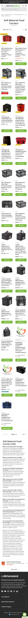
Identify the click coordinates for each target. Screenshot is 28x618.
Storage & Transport (9, 14)
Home (2, 14)
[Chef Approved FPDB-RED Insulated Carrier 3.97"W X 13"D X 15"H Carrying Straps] (21, 140)
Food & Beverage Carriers (19, 14)
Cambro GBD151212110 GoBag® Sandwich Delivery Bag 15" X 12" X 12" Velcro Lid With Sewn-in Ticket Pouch (20, 249)
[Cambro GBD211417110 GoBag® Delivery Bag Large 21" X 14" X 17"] (7, 300)
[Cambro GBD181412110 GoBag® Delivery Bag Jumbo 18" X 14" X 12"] (7, 235)
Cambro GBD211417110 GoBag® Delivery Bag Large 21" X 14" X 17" (6, 313)
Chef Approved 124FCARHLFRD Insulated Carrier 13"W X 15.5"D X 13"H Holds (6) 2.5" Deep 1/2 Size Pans (20, 121)
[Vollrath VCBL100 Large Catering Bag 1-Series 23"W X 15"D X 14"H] (7, 204)
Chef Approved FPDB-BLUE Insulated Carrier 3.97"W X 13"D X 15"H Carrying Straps (7, 417)
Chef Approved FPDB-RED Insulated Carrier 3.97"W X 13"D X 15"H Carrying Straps (20, 153)
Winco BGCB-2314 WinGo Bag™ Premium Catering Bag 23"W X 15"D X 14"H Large (6, 186)
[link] (5, 434)
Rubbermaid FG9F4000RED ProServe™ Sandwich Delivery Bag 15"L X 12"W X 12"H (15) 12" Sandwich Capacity (20, 347)
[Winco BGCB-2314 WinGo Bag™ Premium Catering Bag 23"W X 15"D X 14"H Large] (7, 173)
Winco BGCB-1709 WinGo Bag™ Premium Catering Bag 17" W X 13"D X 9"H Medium (20, 186)
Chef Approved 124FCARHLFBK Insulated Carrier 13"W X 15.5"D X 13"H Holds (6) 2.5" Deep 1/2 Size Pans (6, 154)
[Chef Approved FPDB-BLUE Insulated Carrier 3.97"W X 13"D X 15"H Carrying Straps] (7, 405)
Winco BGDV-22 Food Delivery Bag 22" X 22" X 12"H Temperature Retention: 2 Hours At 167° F (7, 52)
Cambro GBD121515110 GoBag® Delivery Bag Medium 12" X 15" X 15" (20, 282)
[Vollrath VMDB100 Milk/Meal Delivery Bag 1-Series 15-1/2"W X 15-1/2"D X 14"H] (21, 300)
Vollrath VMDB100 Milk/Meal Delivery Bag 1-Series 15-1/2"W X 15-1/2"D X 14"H (20, 313)
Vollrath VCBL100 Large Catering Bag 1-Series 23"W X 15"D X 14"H (6, 216)
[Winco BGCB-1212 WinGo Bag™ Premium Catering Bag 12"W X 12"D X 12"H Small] (7, 73)
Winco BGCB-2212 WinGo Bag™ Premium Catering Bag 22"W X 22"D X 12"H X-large (20, 217)
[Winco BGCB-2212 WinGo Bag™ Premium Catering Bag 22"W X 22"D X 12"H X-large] (21, 204)
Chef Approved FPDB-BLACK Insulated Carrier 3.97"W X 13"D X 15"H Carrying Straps (21, 382)
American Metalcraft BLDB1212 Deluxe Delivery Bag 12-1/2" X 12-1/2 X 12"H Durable (7, 344)
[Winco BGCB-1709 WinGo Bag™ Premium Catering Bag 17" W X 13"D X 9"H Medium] (21, 173)
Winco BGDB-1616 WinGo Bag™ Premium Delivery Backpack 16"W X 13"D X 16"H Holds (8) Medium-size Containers (20, 87)
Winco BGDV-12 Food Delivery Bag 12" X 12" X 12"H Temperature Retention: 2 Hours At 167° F (21, 52)
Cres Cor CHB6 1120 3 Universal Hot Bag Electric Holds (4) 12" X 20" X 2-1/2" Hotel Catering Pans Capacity (7, 383)
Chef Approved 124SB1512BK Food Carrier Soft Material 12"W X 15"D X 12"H (6, 119)
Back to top (14, 569)
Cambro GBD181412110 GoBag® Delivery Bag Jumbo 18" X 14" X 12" (6, 248)
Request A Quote (21, 360)
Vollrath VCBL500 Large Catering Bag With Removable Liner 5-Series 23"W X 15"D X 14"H (6, 282)
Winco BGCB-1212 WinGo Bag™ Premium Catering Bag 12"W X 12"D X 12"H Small (6, 86)
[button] (25, 5)
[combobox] (14, 9)
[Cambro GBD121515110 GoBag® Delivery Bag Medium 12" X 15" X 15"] (21, 269)
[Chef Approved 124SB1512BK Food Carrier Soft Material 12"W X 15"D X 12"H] (7, 107)
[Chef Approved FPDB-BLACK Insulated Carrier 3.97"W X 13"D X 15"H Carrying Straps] (21, 369)
